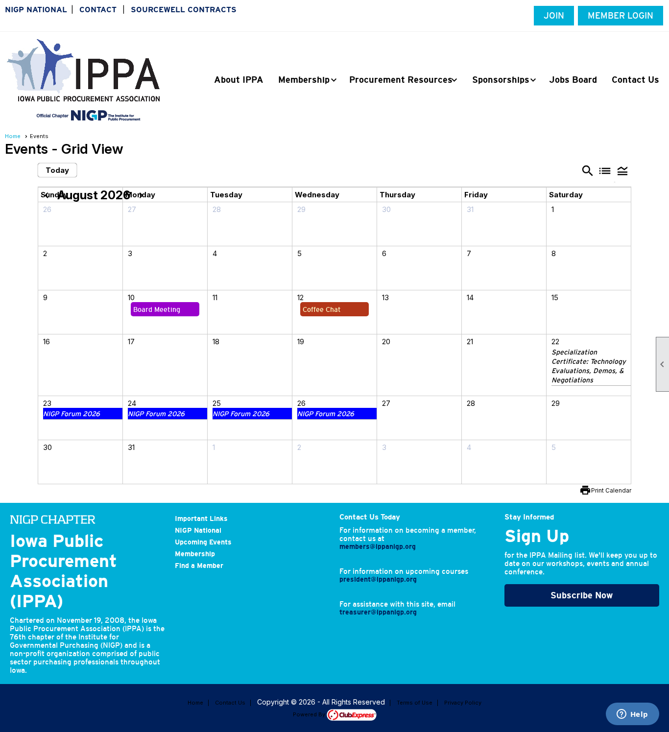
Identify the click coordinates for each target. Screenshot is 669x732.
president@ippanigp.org (378, 579)
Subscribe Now (581, 595)
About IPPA (238, 80)
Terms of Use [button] (414, 702)
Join (554, 16)
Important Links (201, 518)
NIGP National (36, 9)
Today (57, 170)
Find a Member (199, 565)
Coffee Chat (322, 309)
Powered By (310, 714)
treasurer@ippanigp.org (378, 612)
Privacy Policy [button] (462, 702)
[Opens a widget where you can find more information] (632, 715)
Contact (98, 9)
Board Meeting (156, 309)
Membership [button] (304, 80)
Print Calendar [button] (611, 490)
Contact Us (635, 80)
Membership (195, 554)
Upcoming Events (203, 542)
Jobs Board (573, 80)
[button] (622, 170)
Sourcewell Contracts (184, 9)
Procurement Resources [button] (401, 80)
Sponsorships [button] (500, 80)
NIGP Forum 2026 (71, 414)
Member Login (620, 16)
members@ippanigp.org (377, 546)
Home (13, 136)
